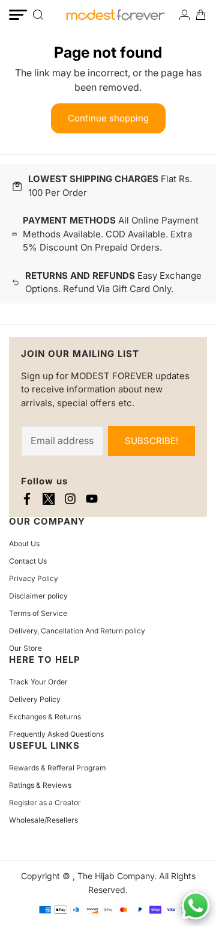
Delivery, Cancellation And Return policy (77, 630)
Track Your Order (38, 681)
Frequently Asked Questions (56, 734)
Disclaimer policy (38, 595)
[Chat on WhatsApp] (195, 905)
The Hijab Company (115, 876)
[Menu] (18, 15)
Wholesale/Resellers (43, 819)
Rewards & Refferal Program (57, 767)
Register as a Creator (45, 802)
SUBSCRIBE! (151, 440)
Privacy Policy (33, 578)
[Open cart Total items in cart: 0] (201, 15)
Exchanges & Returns (45, 716)
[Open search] (38, 15)
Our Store (25, 648)
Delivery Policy (35, 699)
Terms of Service (38, 613)
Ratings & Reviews (40, 785)
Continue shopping (108, 118)
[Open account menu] (184, 15)
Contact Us (28, 560)
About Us (24, 543)
